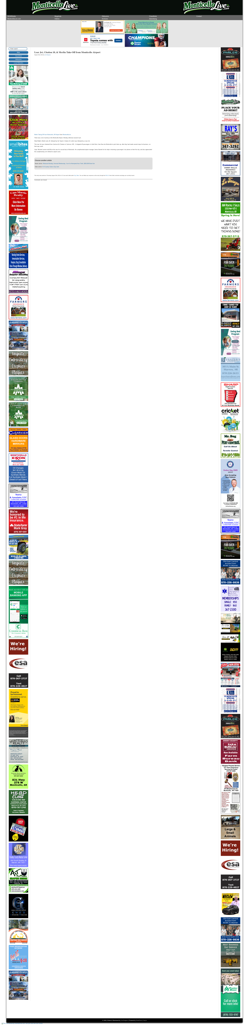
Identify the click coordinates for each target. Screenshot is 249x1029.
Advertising (153, 19)
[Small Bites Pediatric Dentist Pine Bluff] (18, 188)
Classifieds (153, 16)
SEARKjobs (11, 16)
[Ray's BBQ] (230, 149)
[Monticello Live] (103, 46)
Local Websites (18, 63)
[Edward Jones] (103, 33)
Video (77, 175)
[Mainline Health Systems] (146, 33)
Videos (57, 19)
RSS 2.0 (107, 175)
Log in (145, 1020)
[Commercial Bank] (18, 637)
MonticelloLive (67, 134)
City (75, 175)
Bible (18, 52)
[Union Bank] (230, 96)
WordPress (139, 1020)
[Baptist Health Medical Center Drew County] (146, 46)
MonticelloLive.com (14, 19)
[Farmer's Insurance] (18, 319)
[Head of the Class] (18, 814)
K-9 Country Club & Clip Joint (50, 166)
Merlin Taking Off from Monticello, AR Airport (46, 134)
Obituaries (105, 16)
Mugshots (58, 16)
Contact (199, 16)
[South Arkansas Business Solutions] (230, 406)
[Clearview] (18, 451)
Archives (105, 19)
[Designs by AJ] (18, 892)
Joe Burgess (48, 54)
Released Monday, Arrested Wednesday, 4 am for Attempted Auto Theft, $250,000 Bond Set (69, 163)
